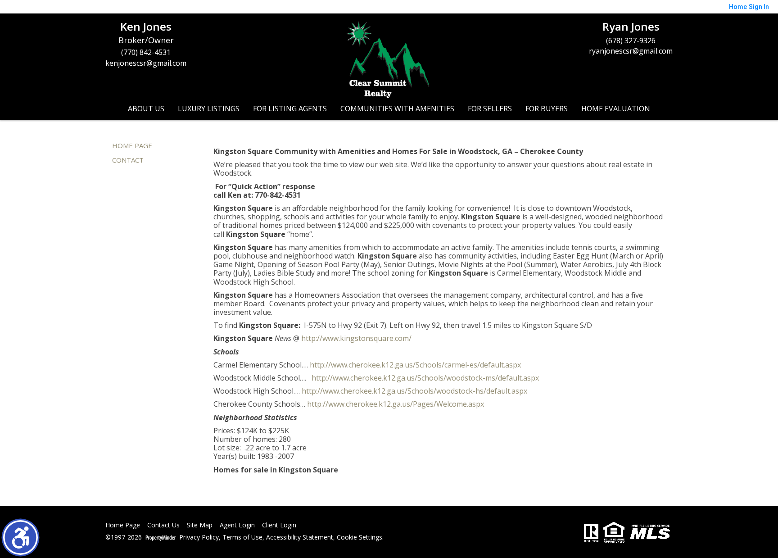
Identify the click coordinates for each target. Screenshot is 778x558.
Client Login (279, 525)
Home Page (132, 145)
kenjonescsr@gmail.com (145, 63)
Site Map (200, 525)
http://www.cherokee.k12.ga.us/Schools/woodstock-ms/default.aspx (425, 378)
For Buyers (546, 108)
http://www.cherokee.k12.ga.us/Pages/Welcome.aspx (395, 404)
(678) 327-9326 (631, 40)
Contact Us (163, 525)
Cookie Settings (359, 537)
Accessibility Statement (299, 537)
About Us (146, 108)
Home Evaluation (615, 108)
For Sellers (490, 108)
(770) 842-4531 (146, 52)
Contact (128, 159)
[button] (20, 537)
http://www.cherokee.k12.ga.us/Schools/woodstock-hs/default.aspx (414, 391)
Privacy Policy (199, 537)
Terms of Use (242, 537)
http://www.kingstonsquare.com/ (356, 338)
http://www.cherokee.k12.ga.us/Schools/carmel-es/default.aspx (415, 365)
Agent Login (237, 525)
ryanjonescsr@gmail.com (631, 51)
